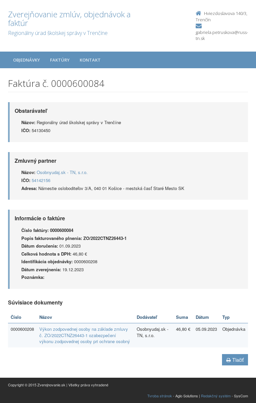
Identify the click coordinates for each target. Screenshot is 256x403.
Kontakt (90, 60)
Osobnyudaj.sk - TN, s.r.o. (62, 172)
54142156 (41, 180)
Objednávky (26, 60)
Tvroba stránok (159, 395)
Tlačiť (238, 359)
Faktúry (60, 60)
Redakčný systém (216, 395)
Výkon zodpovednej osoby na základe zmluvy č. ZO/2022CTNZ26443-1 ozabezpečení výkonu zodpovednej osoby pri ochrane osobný (84, 335)
